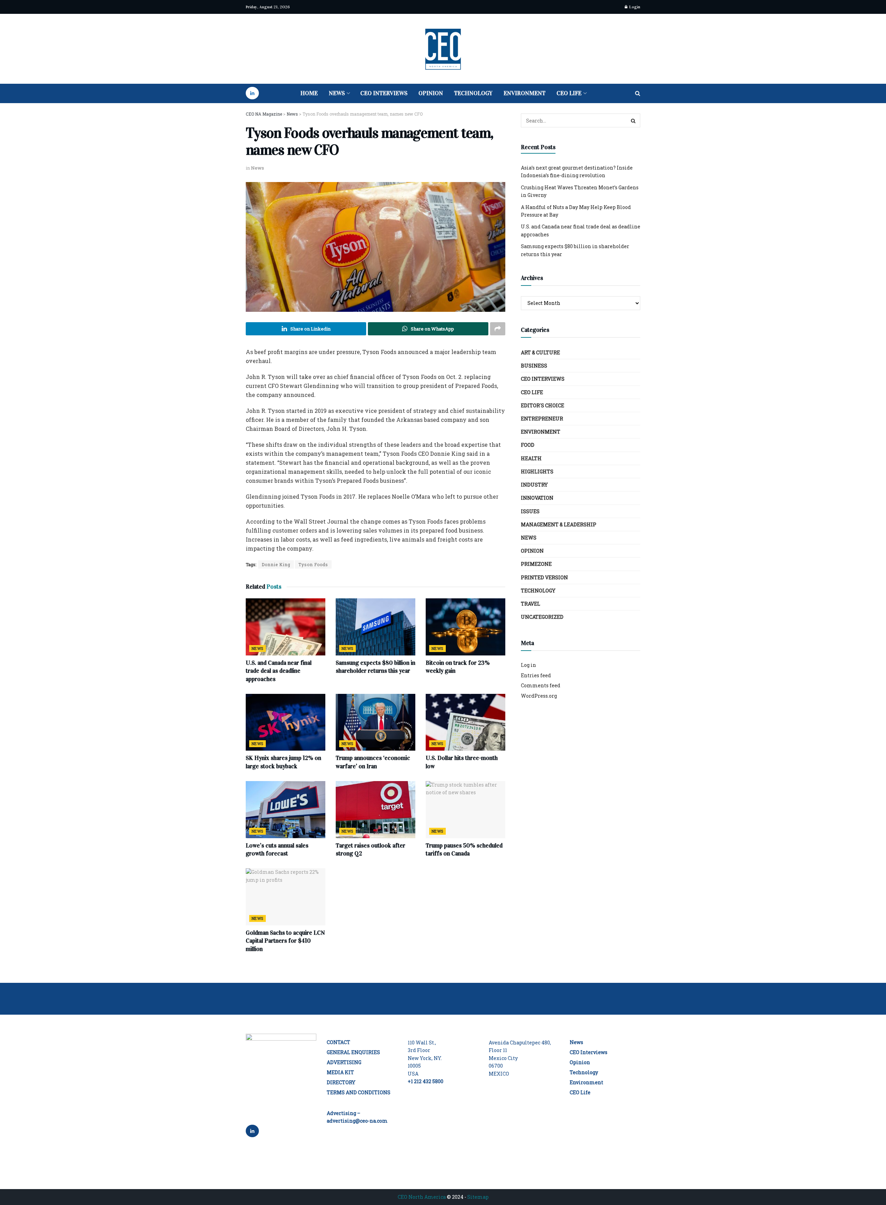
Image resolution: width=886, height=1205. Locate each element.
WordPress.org (539, 695)
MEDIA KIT (340, 1072)
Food (527, 445)
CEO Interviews (383, 93)
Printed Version (544, 577)
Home (309, 93)
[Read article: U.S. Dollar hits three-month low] (465, 722)
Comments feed (540, 685)
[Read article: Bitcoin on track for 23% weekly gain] (465, 626)
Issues (530, 511)
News (337, 93)
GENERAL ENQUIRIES (353, 1052)
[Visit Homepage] (443, 49)
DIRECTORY (341, 1082)
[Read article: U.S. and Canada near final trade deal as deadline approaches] (285, 626)
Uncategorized (542, 617)
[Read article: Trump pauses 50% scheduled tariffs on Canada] (465, 809)
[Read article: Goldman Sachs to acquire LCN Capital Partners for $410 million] (285, 896)
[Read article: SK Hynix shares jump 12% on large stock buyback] (285, 722)
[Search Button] (637, 93)
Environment (524, 93)
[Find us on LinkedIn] (252, 93)
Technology (473, 93)
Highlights (537, 471)
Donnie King (276, 564)
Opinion (430, 93)
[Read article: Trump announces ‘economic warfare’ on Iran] (375, 722)
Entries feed (536, 675)
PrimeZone (536, 564)
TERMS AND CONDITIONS (358, 1092)
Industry (534, 484)
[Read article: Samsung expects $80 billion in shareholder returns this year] (375, 626)
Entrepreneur (542, 418)
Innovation (537, 498)
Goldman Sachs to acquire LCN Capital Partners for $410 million (285, 941)
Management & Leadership (558, 524)
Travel (530, 603)
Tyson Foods (313, 564)
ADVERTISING (344, 1062)
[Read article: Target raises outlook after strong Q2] (375, 809)
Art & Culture (540, 352)
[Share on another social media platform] (497, 328)
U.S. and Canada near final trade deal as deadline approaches (278, 671)
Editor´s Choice (542, 405)
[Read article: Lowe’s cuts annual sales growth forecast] (285, 809)
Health (531, 458)
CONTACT (338, 1042)
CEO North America (422, 1197)
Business (534, 365)
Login (634, 6)
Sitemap (478, 1197)
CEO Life (569, 93)
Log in (528, 665)
